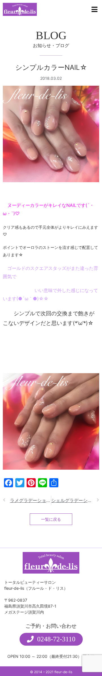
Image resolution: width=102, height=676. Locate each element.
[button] (51, 639)
